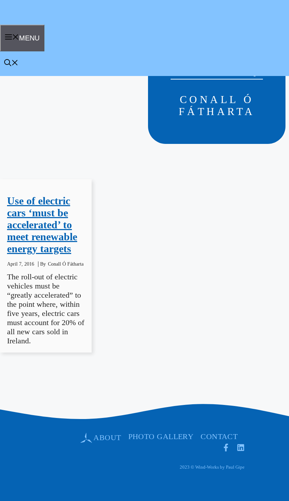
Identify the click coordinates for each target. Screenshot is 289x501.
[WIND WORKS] (23, 22)
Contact (219, 436)
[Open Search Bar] (11, 64)
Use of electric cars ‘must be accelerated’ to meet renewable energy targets (42, 224)
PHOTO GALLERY (161, 436)
